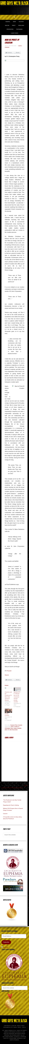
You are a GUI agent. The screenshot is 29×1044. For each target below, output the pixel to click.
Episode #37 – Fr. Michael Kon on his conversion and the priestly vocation (17, 696)
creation (16, 726)
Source (7, 675)
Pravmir (9, 671)
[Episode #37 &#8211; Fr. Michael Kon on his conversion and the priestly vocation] (17, 689)
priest (6, 729)
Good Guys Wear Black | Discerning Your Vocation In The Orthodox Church (14, 7)
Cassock (5, 813)
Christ (12, 726)
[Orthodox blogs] (11, 920)
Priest (16, 725)
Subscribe (6, 942)
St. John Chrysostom (13, 729)
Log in (24, 1027)
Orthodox (19, 728)
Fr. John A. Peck (16, 1027)
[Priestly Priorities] (8, 711)
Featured (12, 725)
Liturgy (15, 728)
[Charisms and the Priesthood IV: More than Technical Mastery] (8, 689)
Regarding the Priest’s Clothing (11, 805)
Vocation (20, 725)
